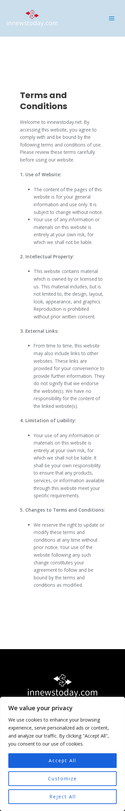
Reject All (62, 796)
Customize (62, 778)
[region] (62, 754)
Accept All (62, 760)
